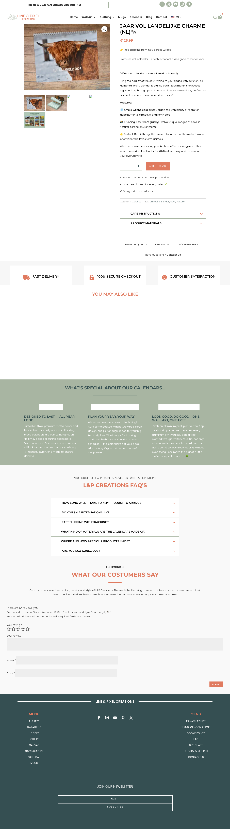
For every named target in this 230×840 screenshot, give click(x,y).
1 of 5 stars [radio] (9, 629)
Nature (180, 201)
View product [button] (44, 365)
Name (11, 660)
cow (172, 201)
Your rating (14, 625)
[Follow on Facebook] (162, 4)
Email (11, 673)
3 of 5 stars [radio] (18, 629)
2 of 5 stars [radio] (13, 629)
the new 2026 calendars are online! (54, 5)
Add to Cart (158, 166)
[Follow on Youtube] (175, 4)
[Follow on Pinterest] (123, 717)
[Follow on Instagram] (182, 4)
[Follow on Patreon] (189, 4)
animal (154, 201)
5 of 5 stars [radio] (28, 629)
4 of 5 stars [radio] (23, 629)
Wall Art (86, 17)
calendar (164, 201)
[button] (104, 29)
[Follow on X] (169, 4)
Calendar (137, 201)
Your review (15, 635)
